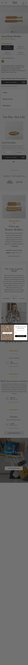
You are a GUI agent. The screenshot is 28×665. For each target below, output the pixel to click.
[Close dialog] (26, 325)
